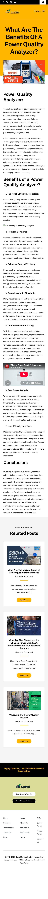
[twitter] (7, 2)
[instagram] (11, 2)
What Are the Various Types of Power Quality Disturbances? (24, 571)
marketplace (30, 513)
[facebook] (3, 2)
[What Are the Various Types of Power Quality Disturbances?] (24, 547)
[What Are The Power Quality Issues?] (24, 693)
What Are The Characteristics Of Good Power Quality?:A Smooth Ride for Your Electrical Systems (24, 644)
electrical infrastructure (26, 420)
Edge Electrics (21, 857)
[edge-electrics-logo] (13, 10)
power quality (9, 149)
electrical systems (21, 479)
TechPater (24, 863)
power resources (24, 358)
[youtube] (15, 2)
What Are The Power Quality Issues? (24, 716)
